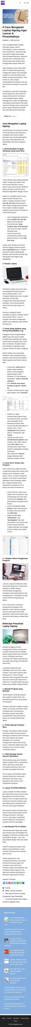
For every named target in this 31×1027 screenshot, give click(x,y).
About (3, 1018)
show (13, 116)
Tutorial (7, 888)
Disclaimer (16, 1018)
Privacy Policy (25, 1018)
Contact (9, 1018)
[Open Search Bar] (20, 3)
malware (5, 817)
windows (19, 891)
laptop (7, 891)
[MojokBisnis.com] (3, 3)
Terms (15, 1021)
